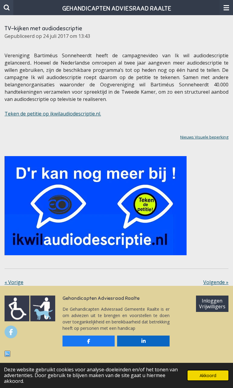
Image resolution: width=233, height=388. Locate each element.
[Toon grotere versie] (96, 205)
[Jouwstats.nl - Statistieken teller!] (7, 355)
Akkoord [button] (208, 375)
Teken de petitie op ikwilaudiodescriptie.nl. (53, 113)
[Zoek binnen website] (6, 7)
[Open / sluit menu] (226, 7)
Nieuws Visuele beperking (204, 137)
